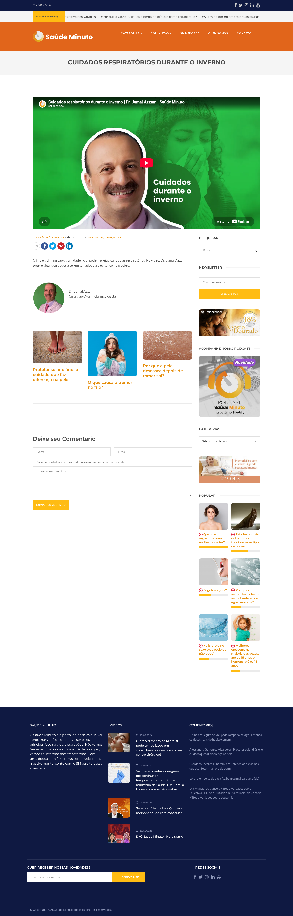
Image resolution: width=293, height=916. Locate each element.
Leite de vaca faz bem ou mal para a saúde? (231, 778)
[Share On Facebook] (44, 246)
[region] (52, 885)
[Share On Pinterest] (61, 246)
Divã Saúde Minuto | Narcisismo (159, 836)
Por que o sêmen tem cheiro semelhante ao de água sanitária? (245, 596)
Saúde (108, 237)
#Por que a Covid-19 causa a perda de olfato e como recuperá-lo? (104, 16)
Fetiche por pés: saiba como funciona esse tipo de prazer (245, 540)
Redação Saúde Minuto (49, 237)
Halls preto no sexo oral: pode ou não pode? (212, 649)
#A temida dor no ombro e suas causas (185, 16)
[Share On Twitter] (52, 246)
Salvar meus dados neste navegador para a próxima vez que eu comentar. (81, 462)
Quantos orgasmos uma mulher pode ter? (212, 538)
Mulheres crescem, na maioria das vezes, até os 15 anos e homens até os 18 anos (245, 655)
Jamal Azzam (95, 237)
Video (117, 237)
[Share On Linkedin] (69, 246)
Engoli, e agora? (215, 590)
